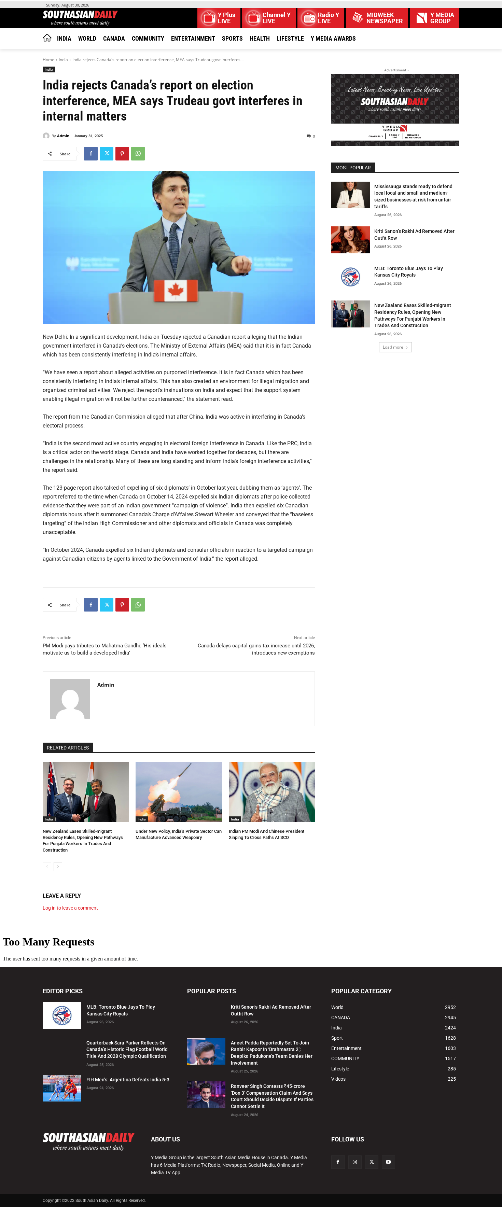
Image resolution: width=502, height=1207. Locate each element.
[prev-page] (47, 866)
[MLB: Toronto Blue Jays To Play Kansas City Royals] (350, 277)
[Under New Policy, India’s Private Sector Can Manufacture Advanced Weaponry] (179, 792)
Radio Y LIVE (328, 18)
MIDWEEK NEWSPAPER (384, 18)
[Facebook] (91, 153)
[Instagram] (355, 1162)
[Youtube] (388, 1162)
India (63, 59)
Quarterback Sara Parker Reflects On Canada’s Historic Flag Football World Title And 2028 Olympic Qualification (127, 1049)
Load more (393, 347)
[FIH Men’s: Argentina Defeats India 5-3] (62, 1088)
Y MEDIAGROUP (442, 18)
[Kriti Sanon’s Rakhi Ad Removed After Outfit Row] (350, 239)
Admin (63, 135)
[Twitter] (106, 153)
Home (48, 59)
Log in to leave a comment (70, 908)
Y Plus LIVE (226, 18)
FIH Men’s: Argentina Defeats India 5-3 (127, 1079)
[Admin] (47, 135)
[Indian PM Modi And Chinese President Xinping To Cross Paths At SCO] (272, 792)
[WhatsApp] (138, 153)
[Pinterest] (122, 153)
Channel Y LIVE (277, 18)
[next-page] (58, 866)
